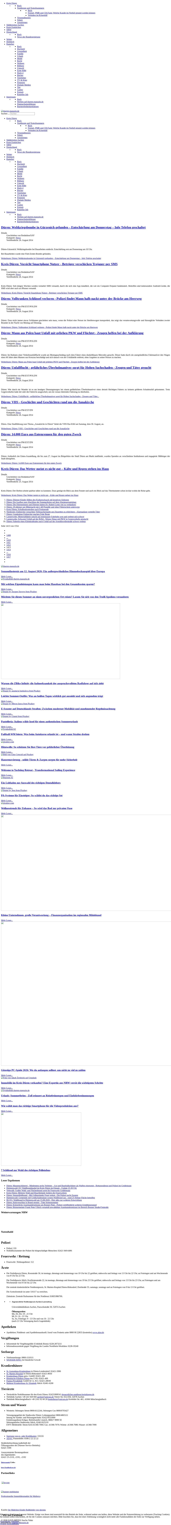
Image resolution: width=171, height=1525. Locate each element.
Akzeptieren (5, 1521)
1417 (8, 557)
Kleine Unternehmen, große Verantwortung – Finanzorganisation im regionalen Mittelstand (51, 915)
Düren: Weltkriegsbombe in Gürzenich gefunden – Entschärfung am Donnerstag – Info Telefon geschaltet (73, 227)
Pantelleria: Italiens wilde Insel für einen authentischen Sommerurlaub (39, 721)
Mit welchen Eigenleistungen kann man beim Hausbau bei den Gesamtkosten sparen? (48, 584)
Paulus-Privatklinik (14, 1381)
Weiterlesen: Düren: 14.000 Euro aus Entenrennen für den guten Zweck (31, 463)
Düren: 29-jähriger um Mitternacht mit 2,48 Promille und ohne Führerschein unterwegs (43, 507)
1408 (8, 535)
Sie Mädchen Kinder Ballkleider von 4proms (27, 1510)
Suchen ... (5, 113)
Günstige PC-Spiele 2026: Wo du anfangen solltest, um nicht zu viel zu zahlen (43, 1070)
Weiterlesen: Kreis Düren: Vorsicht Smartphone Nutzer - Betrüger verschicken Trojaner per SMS (42, 293)
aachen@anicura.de (45, 1397)
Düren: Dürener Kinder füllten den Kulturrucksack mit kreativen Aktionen (37, 500)
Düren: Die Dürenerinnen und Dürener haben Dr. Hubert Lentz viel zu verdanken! (41, 504)
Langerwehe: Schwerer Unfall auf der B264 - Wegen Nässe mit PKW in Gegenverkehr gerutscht (47, 519)
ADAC (9, 1438)
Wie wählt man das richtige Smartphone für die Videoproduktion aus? (39, 1105)
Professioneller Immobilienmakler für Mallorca (20, 1496)
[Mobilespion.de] (10, 1492)
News (18, 238)
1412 (8, 545)
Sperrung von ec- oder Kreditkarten (21, 1436)
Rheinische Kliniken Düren (18, 1378)
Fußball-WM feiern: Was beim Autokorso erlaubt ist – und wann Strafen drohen (45, 734)
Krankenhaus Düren (15, 1376)
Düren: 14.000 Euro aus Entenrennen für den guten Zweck (41, 434)
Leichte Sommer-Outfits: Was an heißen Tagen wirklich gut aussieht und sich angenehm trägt (52, 696)
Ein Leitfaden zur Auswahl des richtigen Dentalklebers (31, 782)
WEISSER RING (14, 1360)
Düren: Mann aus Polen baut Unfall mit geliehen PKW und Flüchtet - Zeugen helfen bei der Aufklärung (72, 333)
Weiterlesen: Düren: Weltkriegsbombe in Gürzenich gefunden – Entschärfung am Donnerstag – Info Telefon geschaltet (51, 258)
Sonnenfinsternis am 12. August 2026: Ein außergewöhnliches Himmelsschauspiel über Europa (53, 571)
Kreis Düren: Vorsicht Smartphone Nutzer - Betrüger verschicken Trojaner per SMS (59, 264)
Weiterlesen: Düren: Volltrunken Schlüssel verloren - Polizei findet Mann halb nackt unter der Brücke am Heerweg (49, 327)
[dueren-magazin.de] (10, 111)
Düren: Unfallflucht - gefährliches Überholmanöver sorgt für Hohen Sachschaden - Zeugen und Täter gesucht (76, 367)
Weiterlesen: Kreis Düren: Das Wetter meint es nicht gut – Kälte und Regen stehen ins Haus (39, 495)
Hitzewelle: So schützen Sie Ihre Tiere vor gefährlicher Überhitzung (37, 747)
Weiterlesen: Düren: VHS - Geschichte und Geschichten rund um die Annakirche (35, 428)
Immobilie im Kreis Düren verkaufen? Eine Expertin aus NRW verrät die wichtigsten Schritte (52, 1082)
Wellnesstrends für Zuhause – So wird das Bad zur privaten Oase (36, 808)
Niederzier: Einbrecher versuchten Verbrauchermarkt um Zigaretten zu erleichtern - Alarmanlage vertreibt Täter (53, 512)
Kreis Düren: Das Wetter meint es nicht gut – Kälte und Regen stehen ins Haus (55, 469)
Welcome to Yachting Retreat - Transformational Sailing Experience (38, 770)
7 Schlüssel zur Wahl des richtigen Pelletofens (25, 1170)
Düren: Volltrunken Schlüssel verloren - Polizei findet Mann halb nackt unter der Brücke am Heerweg (71, 298)
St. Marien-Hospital (14, 1374)
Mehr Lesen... (7, 576)
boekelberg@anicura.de (58, 1399)
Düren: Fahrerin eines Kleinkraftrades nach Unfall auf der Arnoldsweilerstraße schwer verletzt (46, 521)
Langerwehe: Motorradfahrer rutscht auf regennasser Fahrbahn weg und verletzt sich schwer (45, 516)
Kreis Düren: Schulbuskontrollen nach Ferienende (27, 509)
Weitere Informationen (9, 1524)
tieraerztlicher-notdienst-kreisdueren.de (78, 1394)
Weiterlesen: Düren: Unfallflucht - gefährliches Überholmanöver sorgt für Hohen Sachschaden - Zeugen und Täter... (50, 396)
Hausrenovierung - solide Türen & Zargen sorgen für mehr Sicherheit (39, 759)
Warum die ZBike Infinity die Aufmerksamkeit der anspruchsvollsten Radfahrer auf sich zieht (52, 683)
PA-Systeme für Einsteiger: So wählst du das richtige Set (31, 795)
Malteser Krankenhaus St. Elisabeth (21, 1383)
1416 (8, 554)
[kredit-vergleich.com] (5, 1483)
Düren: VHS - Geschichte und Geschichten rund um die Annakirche (47, 402)
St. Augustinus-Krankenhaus (18, 1371)
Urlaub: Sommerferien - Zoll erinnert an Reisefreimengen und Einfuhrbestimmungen (47, 1095)
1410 (8, 540)
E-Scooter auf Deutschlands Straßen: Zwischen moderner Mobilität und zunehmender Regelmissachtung (58, 708)
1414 (8, 550)
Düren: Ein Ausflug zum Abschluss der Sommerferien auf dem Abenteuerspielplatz (41, 502)
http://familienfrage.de (8, 1467)
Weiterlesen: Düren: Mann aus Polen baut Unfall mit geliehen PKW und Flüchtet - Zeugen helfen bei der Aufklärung (50, 362)
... (7, 538)
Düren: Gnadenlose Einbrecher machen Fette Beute (28, 514)
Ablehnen (15, 1521)
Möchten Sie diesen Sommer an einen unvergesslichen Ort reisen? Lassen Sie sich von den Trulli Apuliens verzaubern (65, 596)
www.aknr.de (98, 1332)
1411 (8, 542)
